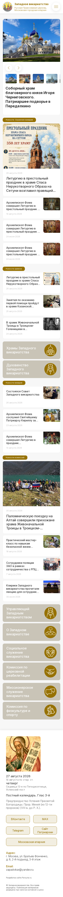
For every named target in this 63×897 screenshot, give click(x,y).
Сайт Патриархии (45, 830)
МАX (45, 819)
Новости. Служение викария (19, 120)
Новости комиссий (15, 457)
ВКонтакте (18, 819)
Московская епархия (31, 842)
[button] (9, 67)
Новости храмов (14, 269)
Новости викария (14, 383)
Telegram (18, 830)
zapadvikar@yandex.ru (20, 869)
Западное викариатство (31, 4)
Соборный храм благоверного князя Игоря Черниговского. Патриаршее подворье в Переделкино (30, 97)
